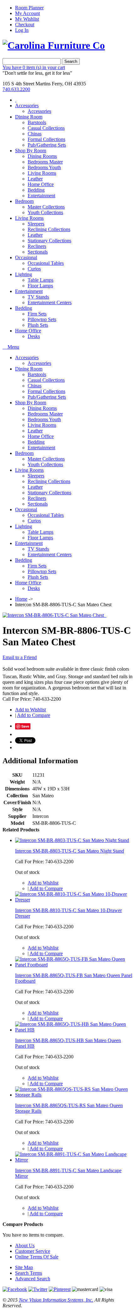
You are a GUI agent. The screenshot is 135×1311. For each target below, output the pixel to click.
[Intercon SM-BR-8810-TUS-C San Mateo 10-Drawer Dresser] (73, 899)
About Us (25, 1245)
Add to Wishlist (30, 709)
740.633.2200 (16, 89)
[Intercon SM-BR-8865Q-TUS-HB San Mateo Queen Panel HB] (73, 1029)
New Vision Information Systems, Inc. (56, 1300)
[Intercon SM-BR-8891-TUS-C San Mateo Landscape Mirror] (73, 1159)
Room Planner (29, 7)
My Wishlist (27, 19)
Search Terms (28, 1273)
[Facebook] (15, 1289)
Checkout (24, 24)
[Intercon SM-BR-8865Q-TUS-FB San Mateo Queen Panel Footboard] (73, 964)
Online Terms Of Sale (36, 1256)
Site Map (24, 1267)
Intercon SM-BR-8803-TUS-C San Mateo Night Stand (69, 851)
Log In (22, 30)
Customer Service (32, 1251)
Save (25, 726)
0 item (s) (34, 67)
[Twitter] (37, 1289)
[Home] (15, 100)
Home (21, 599)
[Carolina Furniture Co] (54, 45)
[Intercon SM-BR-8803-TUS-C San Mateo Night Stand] (72, 840)
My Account (27, 13)
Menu (12, 347)
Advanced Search (32, 1278)
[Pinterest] (60, 1289)
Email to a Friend (20, 657)
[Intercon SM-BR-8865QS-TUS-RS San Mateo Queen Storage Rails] (73, 1094)
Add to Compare (33, 715)
